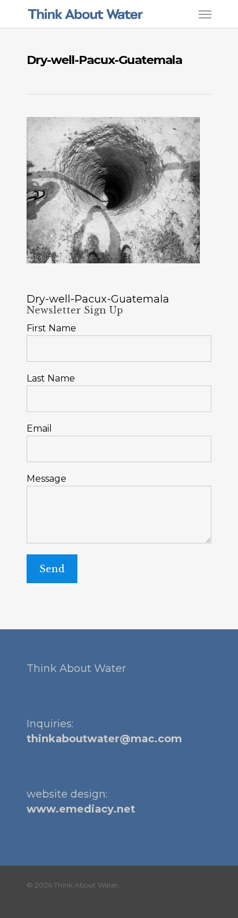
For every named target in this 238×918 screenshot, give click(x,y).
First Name (51, 328)
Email (39, 428)
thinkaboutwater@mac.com (104, 738)
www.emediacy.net (81, 809)
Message (46, 478)
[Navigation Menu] (205, 14)
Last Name (51, 378)
